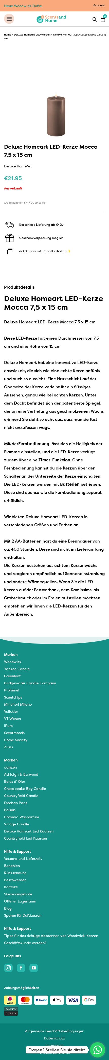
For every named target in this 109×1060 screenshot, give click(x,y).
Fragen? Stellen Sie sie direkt (56, 1050)
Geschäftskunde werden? (25, 942)
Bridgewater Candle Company (30, 683)
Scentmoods (14, 732)
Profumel (11, 690)
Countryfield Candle (21, 795)
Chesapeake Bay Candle (25, 788)
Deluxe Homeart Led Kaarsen (28, 831)
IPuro (8, 725)
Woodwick (13, 661)
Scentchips (13, 697)
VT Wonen (12, 718)
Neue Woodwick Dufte (23, 5)
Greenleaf (12, 675)
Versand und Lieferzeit (23, 858)
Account (99, 5)
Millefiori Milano (18, 704)
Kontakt (11, 886)
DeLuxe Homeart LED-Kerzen (32, 34)
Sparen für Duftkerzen (22, 915)
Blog (8, 908)
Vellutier (11, 711)
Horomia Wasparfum (21, 816)
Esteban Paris (15, 802)
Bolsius (9, 809)
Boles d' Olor (14, 781)
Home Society (15, 739)
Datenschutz (54, 1038)
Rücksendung (15, 872)
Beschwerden (15, 879)
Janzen (10, 767)
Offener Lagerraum (20, 901)
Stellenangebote (18, 894)
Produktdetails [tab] (19, 287)
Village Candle (16, 824)
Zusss (8, 746)
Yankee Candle (17, 668)
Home (7, 34)
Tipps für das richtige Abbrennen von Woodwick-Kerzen (51, 935)
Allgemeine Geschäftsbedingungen (54, 1031)
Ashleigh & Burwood (21, 774)
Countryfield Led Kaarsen (25, 838)
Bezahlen (12, 865)
